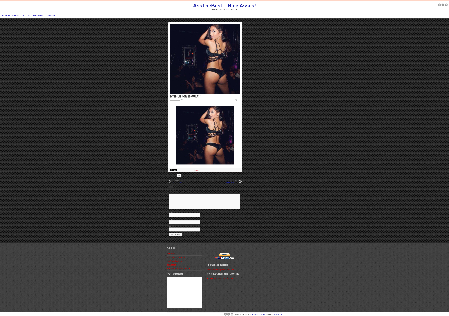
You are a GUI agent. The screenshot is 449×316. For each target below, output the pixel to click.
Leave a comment (175, 100)
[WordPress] (446, 5)
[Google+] (439, 5)
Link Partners (38, 15)
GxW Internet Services (259, 314)
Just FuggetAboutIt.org (174, 261)
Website (171, 227)
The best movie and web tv (176, 257)
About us (26, 15)
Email (170, 219)
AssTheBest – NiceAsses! (11, 15)
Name (171, 212)
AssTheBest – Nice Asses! (224, 5)
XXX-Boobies (51, 15)
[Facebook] (443, 5)
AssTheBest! (278, 314)
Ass (179, 175)
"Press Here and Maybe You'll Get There (220, 270)
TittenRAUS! (171, 254)
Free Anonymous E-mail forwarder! (178, 268)
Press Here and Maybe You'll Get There (220, 279)
